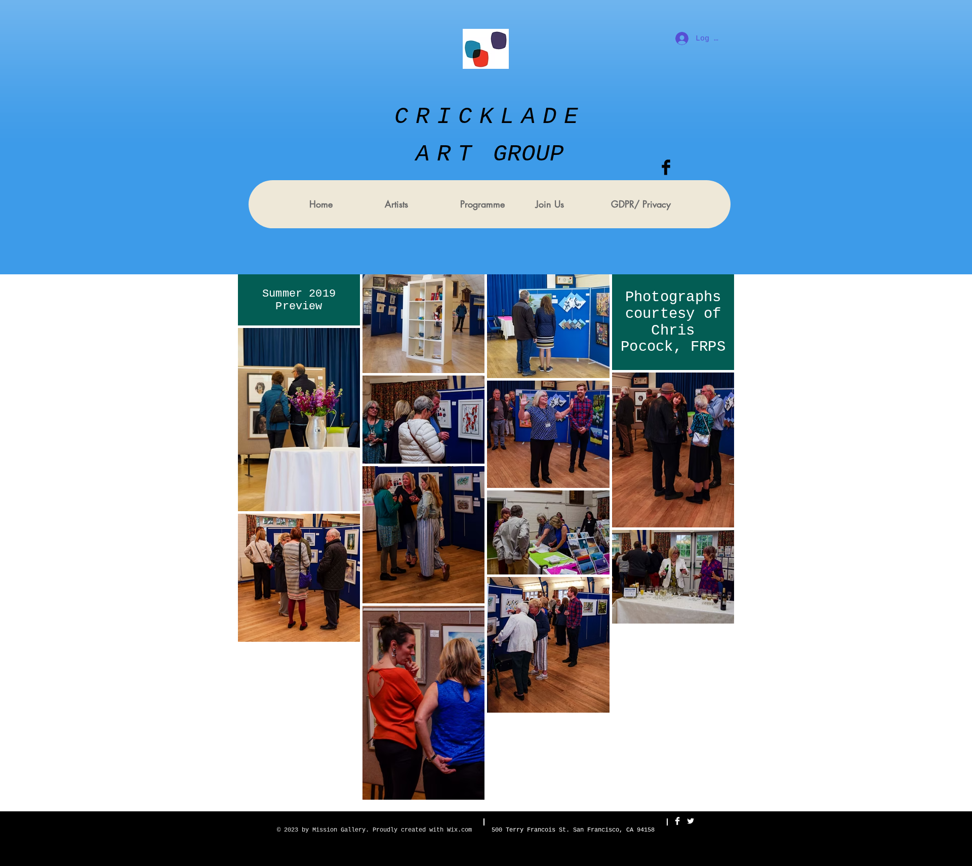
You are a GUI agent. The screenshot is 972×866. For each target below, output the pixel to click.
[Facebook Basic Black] (666, 167)
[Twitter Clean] (690, 821)
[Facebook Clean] (677, 821)
